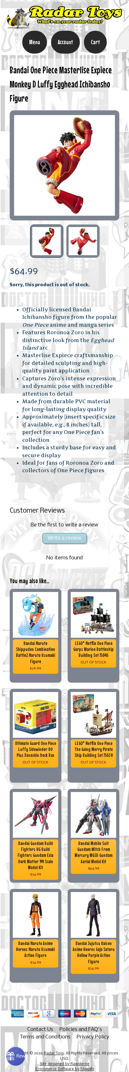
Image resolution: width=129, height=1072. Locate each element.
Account (65, 42)
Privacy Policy (93, 1037)
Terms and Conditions (45, 1037)
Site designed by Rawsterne (64, 1064)
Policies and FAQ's (80, 1029)
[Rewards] (15, 1056)
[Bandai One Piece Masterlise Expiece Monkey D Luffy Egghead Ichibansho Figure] (46, 241)
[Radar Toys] (64, 26)
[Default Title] (65, 165)
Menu (34, 42)
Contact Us (40, 1029)
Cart (95, 42)
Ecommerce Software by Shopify (64, 1069)
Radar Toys (54, 1053)
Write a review (64, 538)
